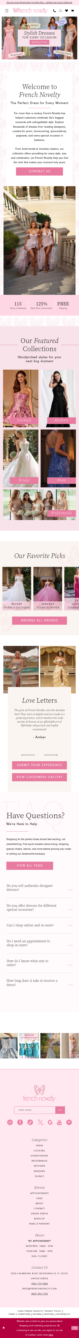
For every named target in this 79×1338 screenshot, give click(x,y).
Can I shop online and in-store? (30, 925)
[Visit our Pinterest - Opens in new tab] (69, 1123)
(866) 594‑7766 (39, 1294)
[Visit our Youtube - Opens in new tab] (59, 1123)
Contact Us (39, 171)
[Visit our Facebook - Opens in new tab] (20, 1123)
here (51, 1335)
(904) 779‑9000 (39, 1283)
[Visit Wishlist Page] (66, 10)
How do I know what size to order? (27, 963)
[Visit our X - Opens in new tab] (40, 1123)
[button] (7, 10)
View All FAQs (30, 865)
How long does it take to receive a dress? (32, 982)
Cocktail (39, 1150)
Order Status (39, 1213)
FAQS (39, 1198)
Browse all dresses (39, 620)
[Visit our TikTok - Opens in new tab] (30, 1123)
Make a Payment (39, 1224)
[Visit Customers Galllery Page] (57, 669)
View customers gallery (39, 777)
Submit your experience (39, 765)
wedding (39, 1171)
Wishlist (39, 1218)
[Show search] (60, 10)
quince (39, 1176)
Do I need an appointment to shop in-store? (28, 943)
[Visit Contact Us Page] (39, 240)
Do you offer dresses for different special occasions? (31, 907)
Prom (39, 1145)
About (40, 1203)
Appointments (39, 1193)
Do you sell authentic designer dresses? (30, 888)
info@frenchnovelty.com (39, 1288)
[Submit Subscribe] (60, 1110)
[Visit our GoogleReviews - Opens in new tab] (50, 1123)
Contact (39, 1208)
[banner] (30, 11)
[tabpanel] (39, 38)
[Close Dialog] (4, 1328)
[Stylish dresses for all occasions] (39, 38)
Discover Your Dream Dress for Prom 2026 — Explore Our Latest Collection (39, 2)
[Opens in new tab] (29, 1045)
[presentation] (16, 588)
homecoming (39, 1155)
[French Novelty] (39, 1093)
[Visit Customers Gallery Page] (21, 669)
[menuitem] (7, 10)
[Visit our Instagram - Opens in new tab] (10, 1123)
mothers (39, 1166)
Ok (75, 1328)
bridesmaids (40, 1161)
